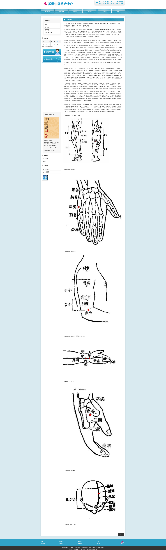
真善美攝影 (46, 172)
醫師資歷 (90, 11)
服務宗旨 (47, 11)
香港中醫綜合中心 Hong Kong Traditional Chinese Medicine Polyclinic (82, 547)
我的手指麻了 (48, 33)
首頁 (42, 541)
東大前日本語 (46, 169)
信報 (44, 161)
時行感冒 (47, 27)
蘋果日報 (45, 158)
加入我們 (99, 543)
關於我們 (61, 11)
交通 (118, 11)
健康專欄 (80, 543)
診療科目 (75, 11)
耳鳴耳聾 (47, 30)
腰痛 (46, 24)
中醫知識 (104, 11)
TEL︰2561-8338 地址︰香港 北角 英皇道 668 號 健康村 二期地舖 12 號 (83, 549)
